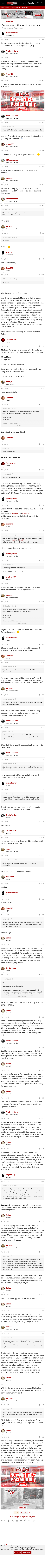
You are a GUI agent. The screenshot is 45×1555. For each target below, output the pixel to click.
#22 (43, 644)
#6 (43, 166)
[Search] (42, 3)
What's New (5, 7)
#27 (43, 789)
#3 (43, 81)
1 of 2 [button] (16, 1513)
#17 (43, 505)
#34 (43, 944)
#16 (43, 470)
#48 (43, 1384)
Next (23, 1513)
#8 (43, 205)
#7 (43, 185)
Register (25, 7)
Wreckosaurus (8, 28)
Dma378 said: (7, 474)
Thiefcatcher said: (8, 408)
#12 (43, 346)
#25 (43, 727)
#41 (43, 1149)
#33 (43, 915)
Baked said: (6, 919)
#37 (43, 1047)
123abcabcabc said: (9, 237)
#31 (43, 883)
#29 (43, 837)
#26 (43, 759)
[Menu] (3, 3)
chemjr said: (6, 448)
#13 (43, 388)
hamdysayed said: (8, 535)
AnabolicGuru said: (9, 860)
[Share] (40, 39)
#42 (43, 1181)
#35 (43, 975)
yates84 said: (7, 209)
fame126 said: (7, 127)
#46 (43, 1310)
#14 (43, 404)
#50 (43, 1437)
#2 (43, 58)
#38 (43, 1070)
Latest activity (15, 7)
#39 (43, 1098)
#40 (43, 1119)
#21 (43, 602)
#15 (43, 444)
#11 (43, 275)
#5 (43, 151)
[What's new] (38, 3)
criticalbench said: (8, 667)
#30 (43, 856)
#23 (43, 662)
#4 (43, 122)
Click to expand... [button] (22, 426)
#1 (43, 39)
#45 (43, 1295)
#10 (43, 259)
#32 (43, 899)
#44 (43, 1252)
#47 (43, 1333)
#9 (43, 233)
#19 (43, 560)
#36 (43, 1017)
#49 (43, 1405)
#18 (43, 530)
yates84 (15, 513)
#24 (43, 695)
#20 (43, 584)
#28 (43, 821)
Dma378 (25, 513)
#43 (43, 1222)
